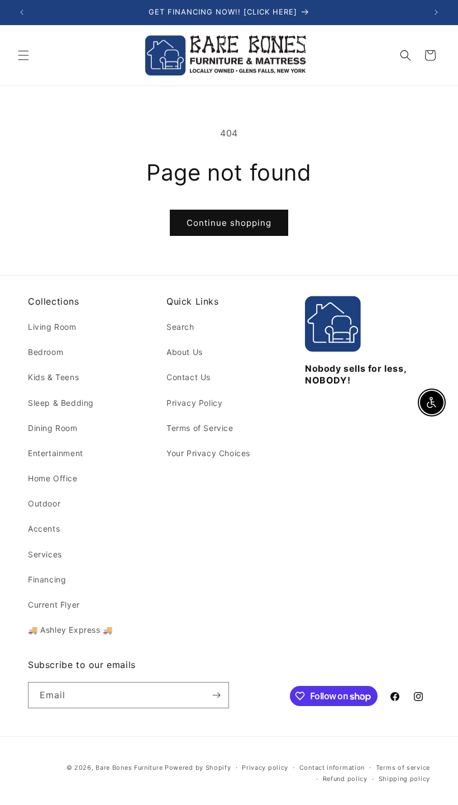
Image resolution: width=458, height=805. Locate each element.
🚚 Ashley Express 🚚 (70, 629)
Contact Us (188, 377)
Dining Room (53, 428)
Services (45, 554)
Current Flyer (54, 604)
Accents (44, 528)
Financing (47, 579)
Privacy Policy (194, 403)
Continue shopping (229, 222)
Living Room (52, 327)
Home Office (53, 478)
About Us (184, 352)
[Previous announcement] (21, 12)
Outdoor (44, 503)
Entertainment (55, 453)
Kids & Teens (53, 377)
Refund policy (345, 779)
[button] (23, 55)
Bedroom (45, 352)
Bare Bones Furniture (129, 767)
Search (180, 327)
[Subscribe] (216, 695)
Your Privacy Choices (208, 453)
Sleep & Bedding (61, 403)
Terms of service (403, 767)
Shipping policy (405, 779)
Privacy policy (265, 767)
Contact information (332, 767)
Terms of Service (199, 428)
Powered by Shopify (198, 767)
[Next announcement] (436, 12)
